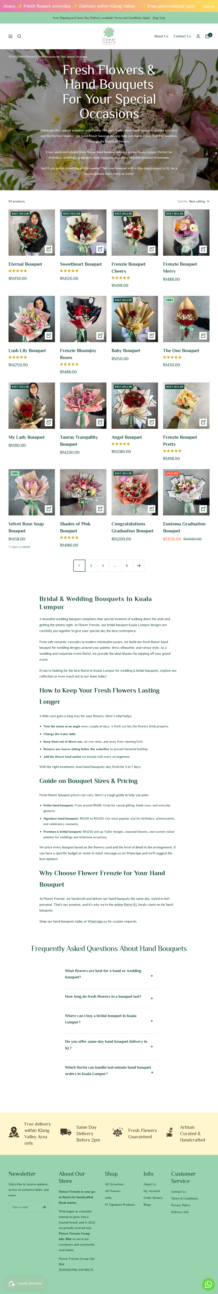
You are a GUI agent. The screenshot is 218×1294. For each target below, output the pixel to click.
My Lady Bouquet (27, 437)
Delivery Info (180, 1212)
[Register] (44, 1207)
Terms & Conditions (184, 1198)
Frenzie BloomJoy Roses (78, 354)
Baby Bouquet (126, 350)
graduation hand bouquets (95, 157)
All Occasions (114, 1184)
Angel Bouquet (127, 437)
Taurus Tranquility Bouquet (79, 441)
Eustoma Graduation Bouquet (184, 527)
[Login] (198, 36)
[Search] (19, 36)
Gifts (108, 1197)
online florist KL (126, 904)
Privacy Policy (180, 1205)
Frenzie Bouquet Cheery (129, 268)
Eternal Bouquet (25, 264)
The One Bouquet (181, 350)
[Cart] (207, 36)
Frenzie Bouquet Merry (180, 268)
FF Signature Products (120, 1204)
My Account (151, 1191)
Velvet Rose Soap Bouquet (26, 527)
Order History (153, 1197)
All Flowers (112, 1191)
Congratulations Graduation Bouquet (132, 527)
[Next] (139, 566)
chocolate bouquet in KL (153, 168)
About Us (161, 36)
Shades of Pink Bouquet (75, 527)
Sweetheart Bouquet (81, 264)
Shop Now (158, 18)
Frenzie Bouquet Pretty (180, 441)
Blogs (147, 1204)
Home (12, 56)
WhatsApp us (97, 921)
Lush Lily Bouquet (27, 350)
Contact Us (182, 36)
